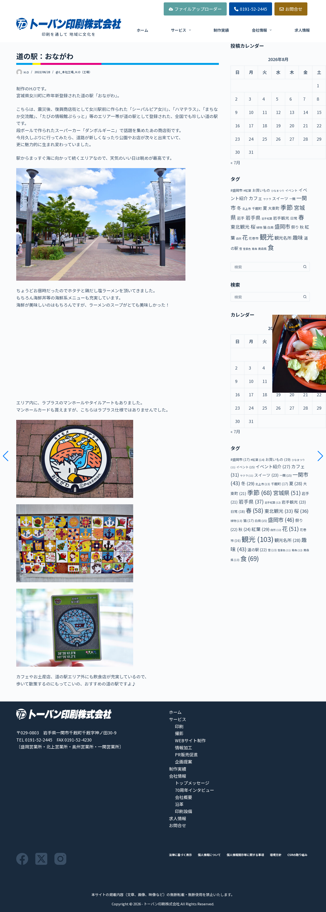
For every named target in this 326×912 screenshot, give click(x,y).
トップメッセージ (192, 783)
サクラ (267, 199)
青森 (254, 249)
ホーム (142, 30)
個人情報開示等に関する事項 (245, 855)
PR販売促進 (186, 754)
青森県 (262, 249)
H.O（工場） (83, 72)
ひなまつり (277, 190)
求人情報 (302, 30)
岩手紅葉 (267, 218)
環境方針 (275, 855)
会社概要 (183, 797)
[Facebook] (22, 859)
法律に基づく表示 (180, 855)
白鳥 (270, 227)
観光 (266, 237)
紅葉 (260, 529)
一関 (292, 198)
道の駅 (257, 549)
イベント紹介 (273, 466)
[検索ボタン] (305, 266)
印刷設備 (183, 811)
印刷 (179, 726)
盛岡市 (282, 226)
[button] (5, 456)
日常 (293, 218)
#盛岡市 (236, 190)
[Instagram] (60, 859)
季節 (286, 207)
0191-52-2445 (253, 9)
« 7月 (235, 162)
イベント (291, 190)
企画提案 (183, 761)
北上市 (246, 208)
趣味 (298, 237)
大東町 (273, 208)
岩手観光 (281, 218)
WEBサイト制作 (190, 740)
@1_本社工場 (65, 72)
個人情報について (209, 855)
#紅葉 (247, 190)
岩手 (241, 218)
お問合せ (293, 9)
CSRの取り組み (297, 855)
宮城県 (287, 493)
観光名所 (283, 238)
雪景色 (247, 249)
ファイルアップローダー (198, 9)
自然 (238, 238)
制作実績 (221, 30)
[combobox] (265, 267)
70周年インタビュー (194, 790)
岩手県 (253, 217)
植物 (259, 227)
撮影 (179, 733)
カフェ (255, 198)
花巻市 (254, 238)
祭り (295, 227)
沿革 (179, 804)
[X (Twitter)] (41, 859)
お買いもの (261, 190)
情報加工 (183, 747)
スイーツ (280, 198)
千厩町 (257, 208)
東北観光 (240, 226)
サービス (178, 30)
